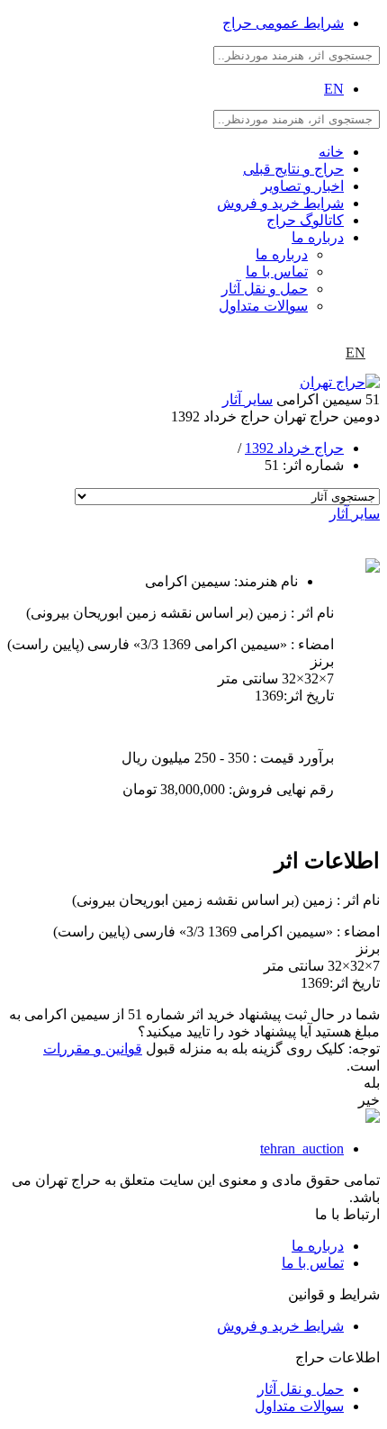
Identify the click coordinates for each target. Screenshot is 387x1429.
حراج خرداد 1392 (294, 448)
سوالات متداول (263, 305)
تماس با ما (277, 271)
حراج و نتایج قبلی (293, 168)
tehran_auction (302, 1148)
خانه (331, 151)
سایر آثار (247, 399)
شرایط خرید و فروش (280, 203)
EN (334, 88)
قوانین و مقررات (92, 1048)
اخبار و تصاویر (302, 186)
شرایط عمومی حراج (283, 23)
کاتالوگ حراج (305, 220)
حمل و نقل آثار (264, 288)
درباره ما (318, 237)
